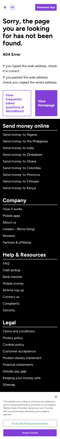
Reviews (9, 236)
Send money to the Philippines (25, 141)
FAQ (6, 263)
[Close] (56, 396)
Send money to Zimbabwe (22, 155)
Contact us (11, 297)
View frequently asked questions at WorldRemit (15, 103)
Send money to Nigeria (20, 135)
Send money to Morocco (21, 175)
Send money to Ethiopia (21, 181)
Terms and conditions (19, 331)
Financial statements (18, 365)
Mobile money (13, 283)
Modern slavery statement (22, 358)
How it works (12, 209)
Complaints (11, 303)
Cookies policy (13, 345)
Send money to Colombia (22, 168)
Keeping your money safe (21, 378)
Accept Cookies (30, 432)
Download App (46, 7)
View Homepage (46, 103)
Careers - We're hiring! (19, 229)
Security (9, 310)
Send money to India (18, 148)
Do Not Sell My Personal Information (30, 423)
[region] (30, 415)
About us (9, 222)
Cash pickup (11, 270)
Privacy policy (13, 338)
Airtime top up (13, 290)
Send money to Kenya (19, 188)
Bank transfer (12, 277)
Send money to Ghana (19, 161)
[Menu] (5, 7)
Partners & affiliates (17, 242)
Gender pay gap (14, 371)
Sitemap (9, 385)
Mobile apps (11, 216)
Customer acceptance (19, 351)
